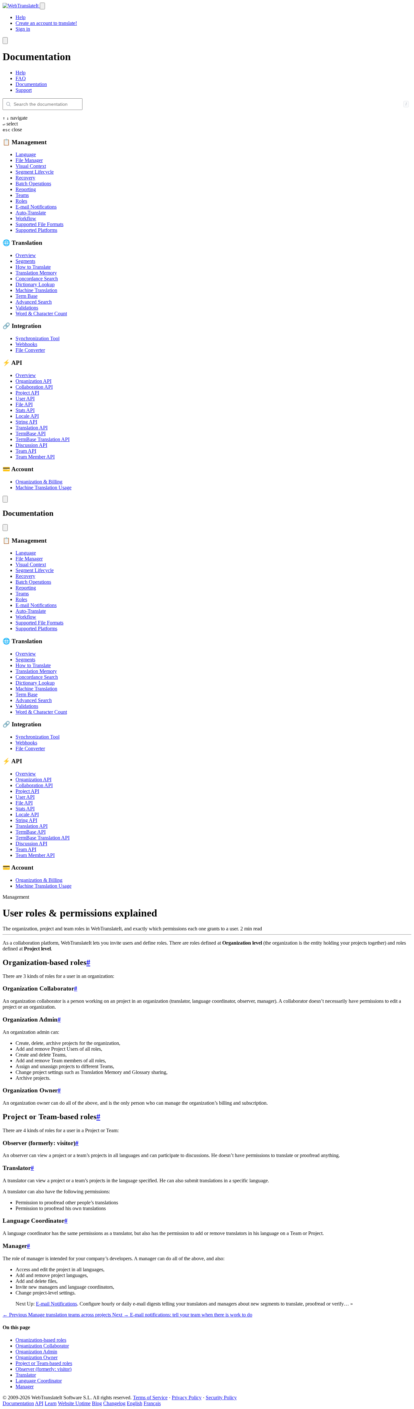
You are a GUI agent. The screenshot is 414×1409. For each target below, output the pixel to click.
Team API (26, 451)
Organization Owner (37, 1357)
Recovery (25, 177)
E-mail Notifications (36, 207)
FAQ (21, 78)
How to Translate (33, 267)
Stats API (25, 410)
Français (152, 1403)
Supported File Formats (39, 224)
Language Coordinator (39, 1380)
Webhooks (26, 344)
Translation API (32, 427)
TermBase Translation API (43, 439)
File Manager (29, 160)
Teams (22, 195)
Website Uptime (74, 1403)
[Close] (5, 40)
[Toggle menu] (42, 6)
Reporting (26, 189)
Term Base (27, 296)
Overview (26, 255)
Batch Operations (33, 183)
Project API (27, 393)
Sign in (23, 29)
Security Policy (221, 1397)
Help (21, 17)
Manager (25, 1386)
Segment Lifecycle (35, 172)
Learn (51, 1403)
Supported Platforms (36, 230)
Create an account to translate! (46, 23)
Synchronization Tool (38, 338)
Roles (21, 201)
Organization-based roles (41, 1340)
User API (25, 398)
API (39, 1403)
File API (24, 404)
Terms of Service (150, 1397)
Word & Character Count (41, 313)
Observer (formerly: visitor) (43, 1369)
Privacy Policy (187, 1397)
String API (26, 422)
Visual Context (31, 166)
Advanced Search (34, 302)
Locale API (27, 416)
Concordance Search (37, 278)
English (134, 1403)
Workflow (26, 218)
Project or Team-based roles (44, 1363)
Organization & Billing (39, 481)
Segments (25, 261)
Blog (97, 1403)
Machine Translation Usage (43, 487)
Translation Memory (36, 273)
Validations (27, 307)
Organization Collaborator (42, 1346)
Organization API (33, 381)
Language (26, 154)
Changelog (114, 1403)
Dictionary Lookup (35, 284)
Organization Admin (36, 1351)
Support (24, 90)
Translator (26, 1375)
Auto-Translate (31, 212)
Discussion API (31, 445)
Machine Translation (36, 290)
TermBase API (31, 433)
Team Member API (35, 457)
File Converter (30, 350)
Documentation (31, 84)
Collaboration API (34, 387)
